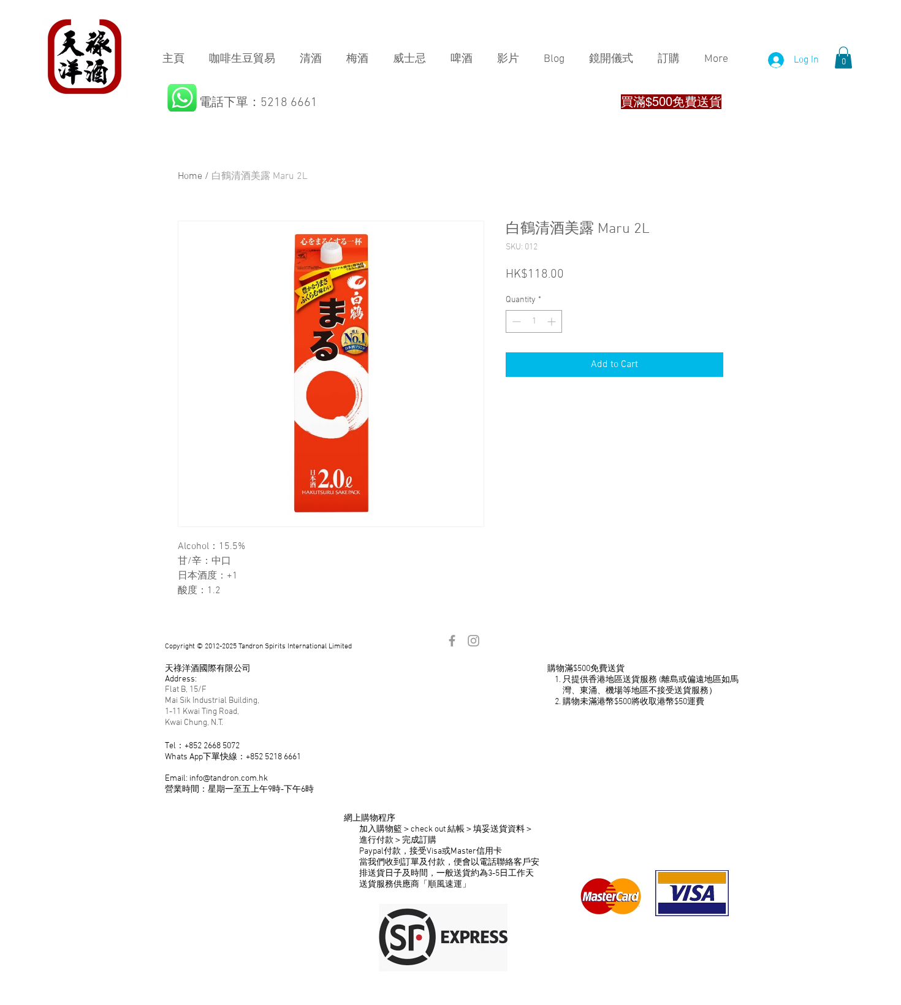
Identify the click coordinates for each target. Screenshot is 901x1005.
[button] (843, 58)
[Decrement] (515, 321)
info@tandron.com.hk (228, 778)
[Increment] (552, 321)
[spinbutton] (534, 321)
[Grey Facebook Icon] (452, 640)
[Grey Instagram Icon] (473, 640)
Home (190, 176)
